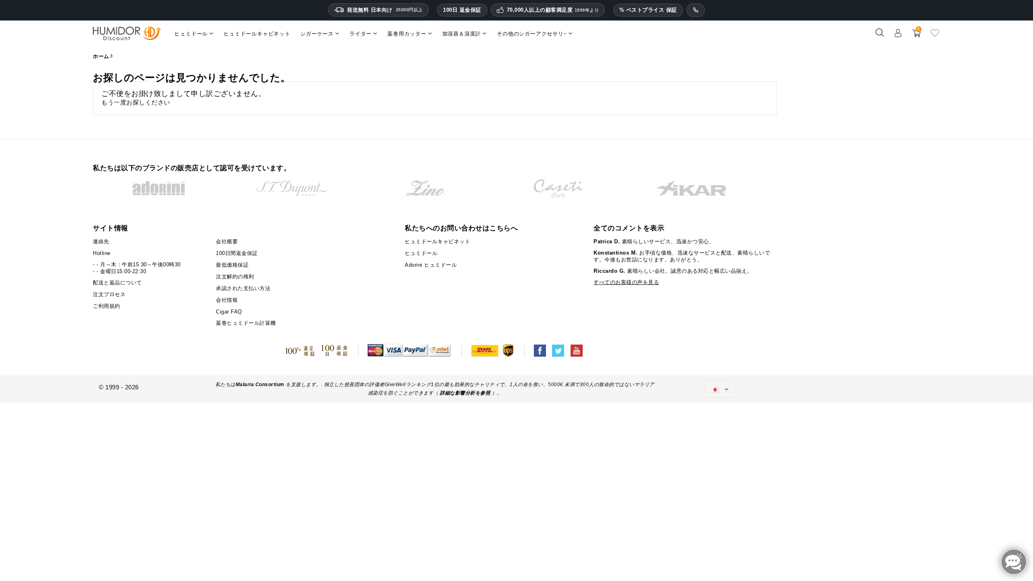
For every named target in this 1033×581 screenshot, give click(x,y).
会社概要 (227, 241)
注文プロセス (109, 294)
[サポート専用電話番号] (695, 10)
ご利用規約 (106, 306)
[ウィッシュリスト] (935, 35)
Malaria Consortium (260, 384)
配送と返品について (117, 283)
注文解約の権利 (235, 277)
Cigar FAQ (229, 312)
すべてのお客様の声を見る (626, 282)
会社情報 (227, 300)
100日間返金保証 (237, 253)
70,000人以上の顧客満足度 (553, 10)
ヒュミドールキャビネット (437, 241)
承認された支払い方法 (243, 288)
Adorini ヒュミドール (431, 265)
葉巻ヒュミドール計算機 (246, 323)
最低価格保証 (232, 265)
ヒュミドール (421, 253)
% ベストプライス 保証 (648, 10)
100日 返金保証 (462, 10)
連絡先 (101, 241)
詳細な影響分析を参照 (465, 393)
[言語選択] (720, 389)
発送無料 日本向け (385, 10)
